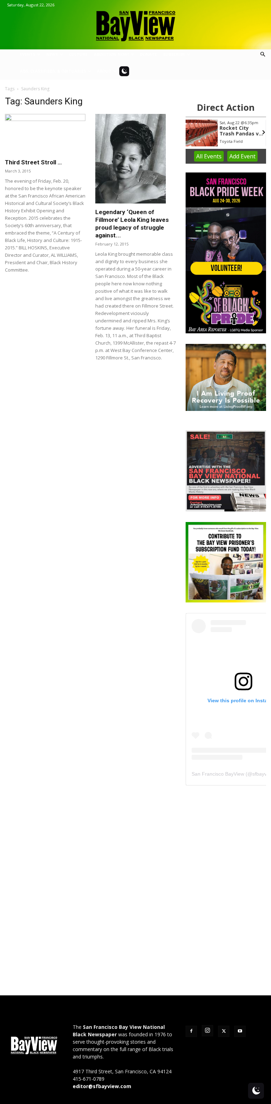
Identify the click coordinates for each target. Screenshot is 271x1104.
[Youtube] (240, 1031)
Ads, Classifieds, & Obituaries (53, 71)
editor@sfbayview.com (102, 1086)
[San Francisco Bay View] (135, 23)
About (104, 71)
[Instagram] (207, 1030)
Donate (148, 54)
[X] (223, 1031)
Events (27, 54)
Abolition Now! (111, 54)
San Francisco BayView (218, 774)
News (52, 54)
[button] (262, 54)
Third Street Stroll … (33, 162)
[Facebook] (191, 1031)
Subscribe (174, 54)
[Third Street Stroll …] (45, 134)
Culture (78, 54)
